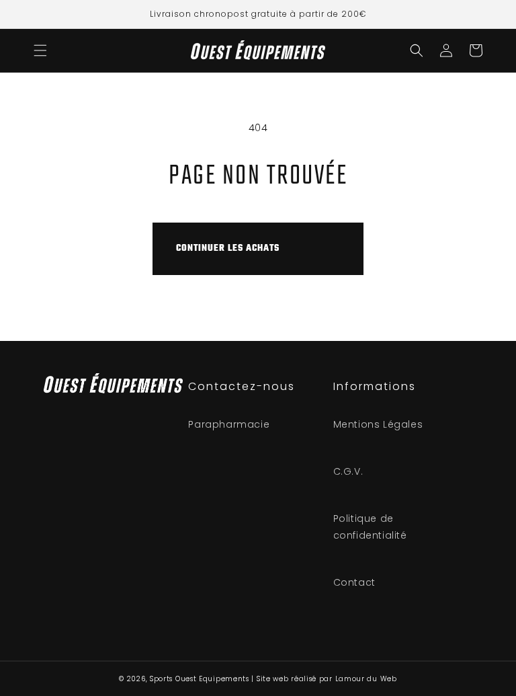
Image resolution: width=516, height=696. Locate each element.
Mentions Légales (378, 424)
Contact (354, 582)
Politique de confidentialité (370, 527)
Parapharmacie (228, 424)
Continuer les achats (228, 248)
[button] (40, 50)
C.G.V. (348, 471)
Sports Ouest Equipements (199, 679)
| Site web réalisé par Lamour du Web (323, 679)
